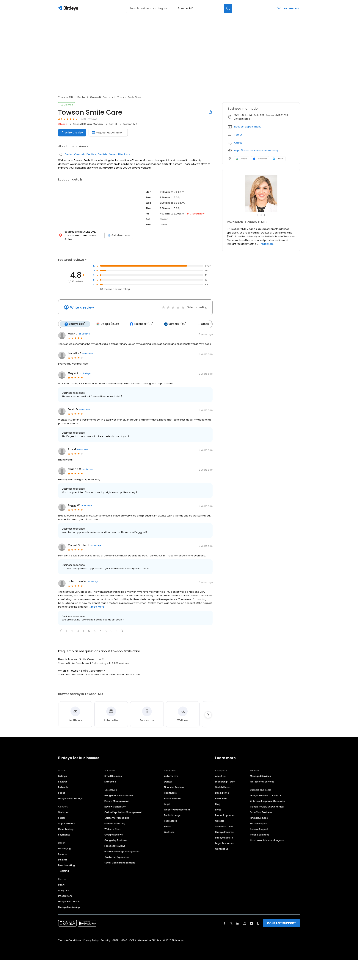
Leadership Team (225, 781)
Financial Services (174, 787)
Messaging (64, 848)
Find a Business (259, 817)
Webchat (63, 812)
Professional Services (262, 781)
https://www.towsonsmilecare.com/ (256, 150)
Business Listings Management (122, 851)
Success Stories (224, 826)
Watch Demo (222, 787)
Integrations (65, 895)
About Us (220, 776)
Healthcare (170, 792)
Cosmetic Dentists (101, 97)
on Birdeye (84, 333)
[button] (61, 631)
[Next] (208, 714)
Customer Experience (116, 857)
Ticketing (63, 870)
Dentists (102, 154)
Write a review (288, 8)
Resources (221, 798)
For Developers (258, 823)
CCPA (132, 940)
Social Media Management (119, 862)
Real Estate (170, 820)
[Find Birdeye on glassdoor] (258, 923)
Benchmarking (66, 865)
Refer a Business (259, 834)
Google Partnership (69, 901)
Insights (62, 859)
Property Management (177, 809)
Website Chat (112, 829)
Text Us (238, 134)
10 (117, 631)
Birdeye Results (224, 837)
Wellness (169, 832)
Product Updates (225, 815)
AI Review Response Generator (267, 801)
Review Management (116, 801)
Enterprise (110, 781)
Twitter (280, 158)
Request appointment (110, 132)
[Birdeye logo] (69, 8)
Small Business (113, 776)
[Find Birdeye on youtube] (251, 923)
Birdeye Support (259, 829)
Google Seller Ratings (70, 798)
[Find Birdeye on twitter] (231, 923)
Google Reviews (113, 834)
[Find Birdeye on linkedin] (237, 923)
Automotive (171, 776)
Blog (217, 804)
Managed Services (260, 776)
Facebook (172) (143, 324)
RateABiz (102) (177, 324)
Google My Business (116, 840)
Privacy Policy (91, 940)
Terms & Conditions (69, 940)
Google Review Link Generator (267, 806)
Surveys (62, 854)
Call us (238, 142)
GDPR (115, 940)
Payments (64, 834)
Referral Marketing (114, 823)
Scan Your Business (261, 812)
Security (105, 940)
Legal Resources (224, 843)
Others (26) (208, 324)
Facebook (262, 158)
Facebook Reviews (114, 845)
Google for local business (119, 795)
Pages (61, 792)
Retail (167, 826)
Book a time (222, 792)
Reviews (62, 781)
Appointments (66, 823)
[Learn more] (261, 193)
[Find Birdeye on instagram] (244, 923)
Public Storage (172, 815)
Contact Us (221, 848)
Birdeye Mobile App (69, 907)
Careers (219, 820)
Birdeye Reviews (224, 832)
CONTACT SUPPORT (281, 923)
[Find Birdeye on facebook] (224, 923)
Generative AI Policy (149, 940)
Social (61, 817)
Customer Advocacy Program (267, 840)
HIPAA (124, 940)
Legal (167, 804)
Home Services (172, 798)
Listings (62, 776)
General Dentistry (119, 154)
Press (218, 809)
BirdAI (61, 884)
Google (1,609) (110, 324)
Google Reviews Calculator (265, 795)
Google (243, 158)
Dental (81, 97)
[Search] (228, 8)
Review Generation (115, 806)
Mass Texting (65, 829)
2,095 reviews (89, 119)
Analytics (63, 890)
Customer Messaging (116, 817)
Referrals (63, 787)
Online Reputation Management (123, 812)
